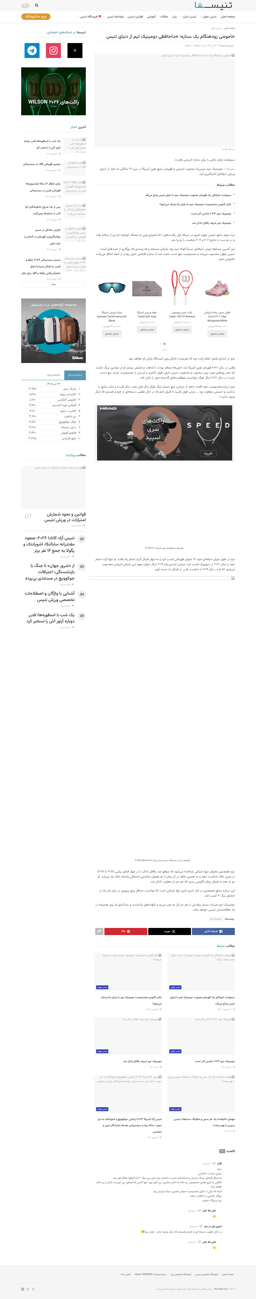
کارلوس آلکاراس (67, 400)
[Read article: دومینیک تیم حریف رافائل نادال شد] (128, 1036)
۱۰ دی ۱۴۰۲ (155, 1067)
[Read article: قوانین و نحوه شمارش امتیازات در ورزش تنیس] (53, 487)
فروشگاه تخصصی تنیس (206, 1274)
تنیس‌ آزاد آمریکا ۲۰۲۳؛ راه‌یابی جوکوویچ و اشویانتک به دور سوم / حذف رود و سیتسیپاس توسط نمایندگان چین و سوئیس (130, 1125)
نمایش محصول (217, 329)
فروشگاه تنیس (88, 16)
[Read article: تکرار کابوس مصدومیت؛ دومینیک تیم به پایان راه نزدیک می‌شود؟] (128, 972)
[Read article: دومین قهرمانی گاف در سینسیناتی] (74, 168)
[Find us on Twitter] (75, 50)
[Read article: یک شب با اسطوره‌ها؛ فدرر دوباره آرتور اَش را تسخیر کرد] (74, 145)
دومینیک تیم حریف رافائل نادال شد (211, 223)
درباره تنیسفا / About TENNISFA (150, 1274)
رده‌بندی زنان (53, 375)
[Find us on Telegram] (32, 50)
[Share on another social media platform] (99, 931)
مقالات (164, 16)
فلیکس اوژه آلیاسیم (64, 405)
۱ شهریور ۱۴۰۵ (52, 219)
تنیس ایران (189, 16)
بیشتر (53, 284)
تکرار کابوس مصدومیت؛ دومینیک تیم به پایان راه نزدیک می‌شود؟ (195, 204)
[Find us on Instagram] (53, 50)
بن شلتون (70, 416)
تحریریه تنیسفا (226, 46)
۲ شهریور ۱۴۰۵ (52, 170)
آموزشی (151, 16)
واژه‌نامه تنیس (115, 16)
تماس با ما (126, 1274)
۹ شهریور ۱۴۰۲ (153, 1137)
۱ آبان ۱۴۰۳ (212, 46)
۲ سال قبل (207, 1163)
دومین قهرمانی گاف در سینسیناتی (42, 164)
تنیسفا (231, 169)
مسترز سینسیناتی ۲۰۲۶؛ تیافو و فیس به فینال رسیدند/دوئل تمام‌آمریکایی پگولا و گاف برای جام (41, 266)
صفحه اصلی (228, 16)
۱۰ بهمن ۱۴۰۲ (227, 1067)
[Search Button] (36, 5)
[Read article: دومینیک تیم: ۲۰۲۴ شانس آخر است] (201, 1036)
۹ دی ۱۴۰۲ (228, 1131)
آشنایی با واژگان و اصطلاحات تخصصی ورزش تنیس (50, 596)
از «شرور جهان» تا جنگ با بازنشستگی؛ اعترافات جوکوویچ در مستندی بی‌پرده (50, 572)
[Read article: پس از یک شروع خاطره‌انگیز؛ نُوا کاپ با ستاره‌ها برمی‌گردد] (74, 211)
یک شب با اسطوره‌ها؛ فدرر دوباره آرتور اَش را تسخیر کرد (50, 618)
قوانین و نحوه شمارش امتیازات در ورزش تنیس (65, 517)
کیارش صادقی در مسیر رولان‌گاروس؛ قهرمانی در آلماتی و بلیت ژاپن (42, 237)
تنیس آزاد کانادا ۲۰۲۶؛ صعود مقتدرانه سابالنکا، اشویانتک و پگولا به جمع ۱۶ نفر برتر (49, 544)
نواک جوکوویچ (67, 422)
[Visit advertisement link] (164, 433)
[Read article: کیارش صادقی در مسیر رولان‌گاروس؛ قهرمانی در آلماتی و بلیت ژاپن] (74, 234)
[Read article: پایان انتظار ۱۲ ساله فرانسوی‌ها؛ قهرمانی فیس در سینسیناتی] (74, 187)
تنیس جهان (209, 16)
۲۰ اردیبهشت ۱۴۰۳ (225, 1009)
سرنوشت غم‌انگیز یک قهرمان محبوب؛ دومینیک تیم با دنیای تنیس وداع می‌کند (188, 195)
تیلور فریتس (69, 438)
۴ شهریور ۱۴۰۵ (52, 153)
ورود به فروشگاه (35, 16)
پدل (174, 16)
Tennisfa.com (221, 1289)
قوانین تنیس (135, 16)
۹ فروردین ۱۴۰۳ (153, 1009)
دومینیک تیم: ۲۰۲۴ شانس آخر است (211, 214)
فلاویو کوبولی (68, 433)
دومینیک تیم (216, 919)
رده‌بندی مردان (75, 375)
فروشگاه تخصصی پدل (180, 1274)
